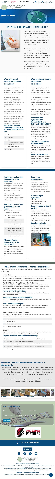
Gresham (25, 465)
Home (35, 16)
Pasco (50, 468)
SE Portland (20, 465)
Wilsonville (30, 467)
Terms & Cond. (34, 474)
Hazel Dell (39, 468)
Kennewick (8, 470)
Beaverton (48, 465)
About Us (9, 474)
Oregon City (34, 465)
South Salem (22, 468)
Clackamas (30, 465)
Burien (24, 470)
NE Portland (15, 465)
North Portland (9, 465)
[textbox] (9, 415)
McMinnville (10, 468)
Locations (44, 474)
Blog (19, 474)
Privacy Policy (27, 474)
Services (39, 474)
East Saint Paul (38, 470)
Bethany (43, 465)
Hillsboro (40, 465)
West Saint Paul (45, 470)
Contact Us (48, 474)
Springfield (30, 468)
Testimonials (14, 474)
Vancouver (35, 468)
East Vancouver (45, 468)
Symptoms (41, 16)
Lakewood (13, 470)
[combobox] (9, 415)
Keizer (15, 468)
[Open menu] (52, 8)
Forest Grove (25, 467)
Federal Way (32, 470)
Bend (26, 468)
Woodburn (6, 468)
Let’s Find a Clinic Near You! (29, 443)
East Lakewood (19, 470)
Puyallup (27, 470)
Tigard (52, 465)
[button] (27, 449)
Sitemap (22, 474)
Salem (18, 468)
